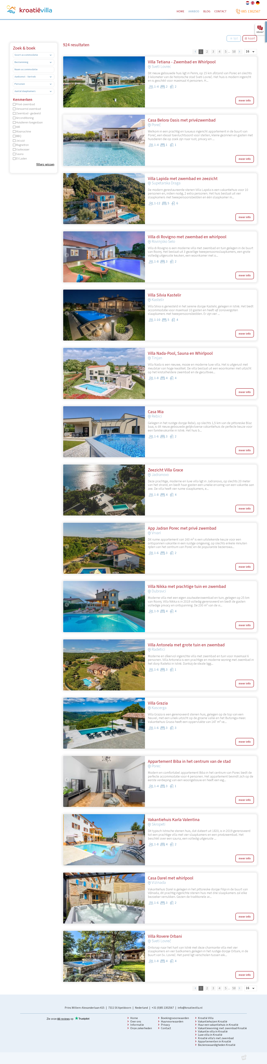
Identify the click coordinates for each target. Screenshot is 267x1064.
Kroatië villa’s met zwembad (216, 1038)
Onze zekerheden (141, 1028)
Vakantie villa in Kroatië (213, 1031)
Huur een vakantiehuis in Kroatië (218, 1024)
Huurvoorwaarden (172, 1021)
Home (134, 1018)
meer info (245, 101)
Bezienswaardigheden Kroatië (216, 1045)
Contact (166, 1028)
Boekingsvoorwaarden (175, 1018)
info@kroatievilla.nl (190, 1008)
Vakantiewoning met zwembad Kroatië (222, 1028)
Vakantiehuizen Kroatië (212, 1021)
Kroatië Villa (205, 1018)
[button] (67, 80)
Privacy (165, 1024)
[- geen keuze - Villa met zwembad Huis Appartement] (33, 55)
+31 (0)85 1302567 (163, 1008)
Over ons (135, 1021)
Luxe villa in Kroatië (210, 1034)
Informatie (137, 1024)
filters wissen (45, 165)
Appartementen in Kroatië (214, 1041)
